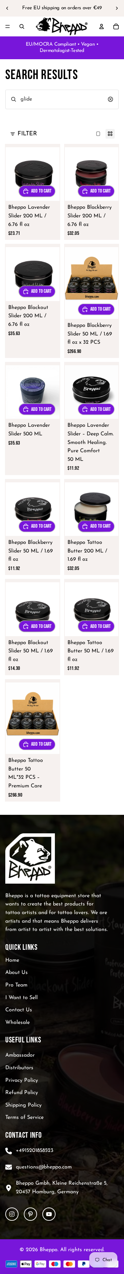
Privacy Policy (21, 1080)
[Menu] (7, 26)
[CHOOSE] (37, 191)
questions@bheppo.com (44, 1166)
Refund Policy (21, 1092)
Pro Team (16, 985)
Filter (27, 134)
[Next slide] (116, 8)
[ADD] (96, 309)
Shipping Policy (23, 1105)
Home (12, 960)
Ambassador (20, 1055)
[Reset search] (110, 99)
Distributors (19, 1068)
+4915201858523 (34, 1150)
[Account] (101, 26)
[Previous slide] (7, 8)
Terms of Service (24, 1117)
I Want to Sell (21, 997)
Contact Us (18, 1010)
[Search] (22, 26)
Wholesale (17, 1022)
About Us (16, 972)
